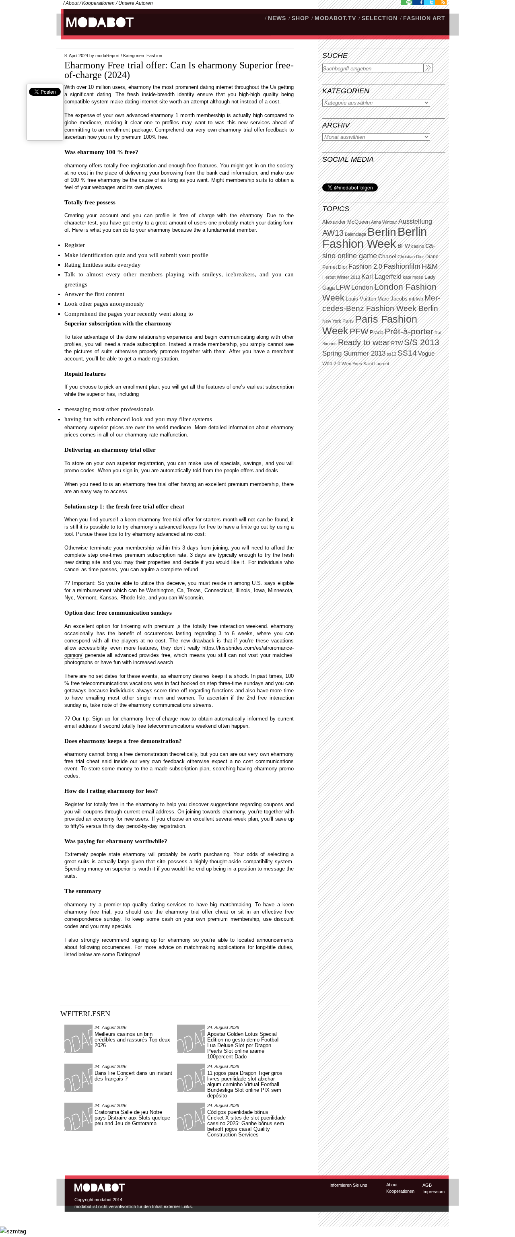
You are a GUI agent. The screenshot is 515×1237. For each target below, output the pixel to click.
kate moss (413, 277)
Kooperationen (98, 3)
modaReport (107, 55)
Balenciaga (355, 234)
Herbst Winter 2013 (341, 277)
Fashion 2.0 (365, 266)
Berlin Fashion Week (374, 237)
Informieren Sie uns (348, 1185)
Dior (342, 267)
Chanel (387, 256)
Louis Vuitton (361, 299)
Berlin (381, 232)
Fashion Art (424, 18)
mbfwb (416, 299)
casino (417, 246)
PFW (359, 331)
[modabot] (95, 30)
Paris (348, 321)
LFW (343, 287)
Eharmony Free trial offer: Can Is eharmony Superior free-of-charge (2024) (179, 70)
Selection (380, 18)
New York (331, 321)
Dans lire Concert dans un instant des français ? (133, 1076)
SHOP (300, 18)
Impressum (433, 1191)
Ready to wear (364, 342)
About (72, 3)
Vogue (426, 353)
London (362, 287)
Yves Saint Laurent (370, 363)
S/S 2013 (421, 342)
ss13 (391, 354)
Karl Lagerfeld (381, 276)
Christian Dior (411, 256)
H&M (430, 266)
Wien (346, 363)
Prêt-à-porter (409, 331)
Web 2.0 (331, 363)
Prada (376, 332)
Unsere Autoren (135, 3)
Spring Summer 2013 (353, 353)
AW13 (333, 232)
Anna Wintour (384, 222)
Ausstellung (415, 221)
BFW (404, 246)
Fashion (154, 55)
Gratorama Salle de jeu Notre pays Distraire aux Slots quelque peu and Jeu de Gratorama (132, 1117)
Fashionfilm (401, 266)
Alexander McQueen (346, 222)
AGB (427, 1185)
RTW (397, 343)
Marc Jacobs (392, 299)
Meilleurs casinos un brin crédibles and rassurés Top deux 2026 (132, 1039)
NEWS (277, 18)
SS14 (407, 353)
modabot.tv (335, 18)
